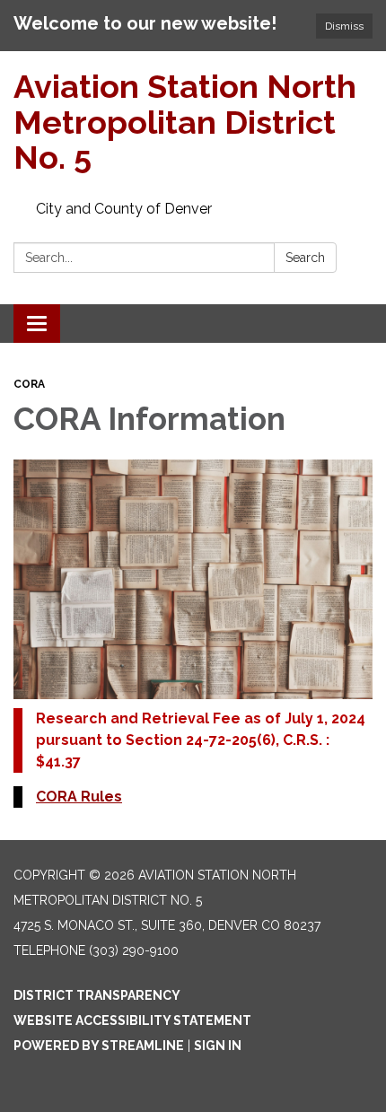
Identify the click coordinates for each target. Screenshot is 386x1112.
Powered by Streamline (98, 1045)
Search (305, 257)
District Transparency (96, 995)
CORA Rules (79, 796)
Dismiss (344, 26)
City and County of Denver (124, 208)
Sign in (217, 1045)
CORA (29, 384)
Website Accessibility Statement (132, 1020)
